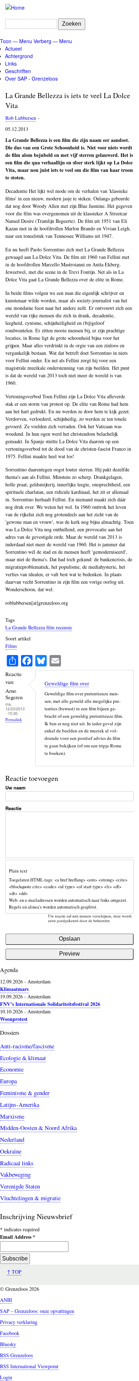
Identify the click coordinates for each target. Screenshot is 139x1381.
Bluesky (8, 1344)
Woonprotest (13, 1019)
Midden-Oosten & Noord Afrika (38, 1128)
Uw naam (15, 787)
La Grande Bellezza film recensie (38, 627)
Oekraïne (10, 1151)
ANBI (6, 1299)
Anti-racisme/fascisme (27, 1046)
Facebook (9, 1333)
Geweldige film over (67, 683)
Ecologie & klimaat (23, 1058)
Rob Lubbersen (20, 117)
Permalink (13, 719)
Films (11, 646)
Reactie (13, 808)
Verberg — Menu (53, 41)
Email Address (17, 1237)
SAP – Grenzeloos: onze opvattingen (37, 1311)
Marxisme (12, 1116)
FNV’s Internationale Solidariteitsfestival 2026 (50, 1004)
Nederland (12, 1139)
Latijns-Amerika (19, 1104)
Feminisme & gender (25, 1093)
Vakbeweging (15, 1174)
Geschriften (18, 71)
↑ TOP (14, 1271)
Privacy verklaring (18, 1322)
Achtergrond (19, 56)
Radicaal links (17, 1163)
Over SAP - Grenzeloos (31, 78)
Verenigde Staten (20, 1186)
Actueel (13, 48)
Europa (8, 1081)
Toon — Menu (16, 41)
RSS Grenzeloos (16, 1355)
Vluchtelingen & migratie (30, 1198)
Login (6, 1377)
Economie (12, 1069)
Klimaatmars (14, 989)
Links (11, 63)
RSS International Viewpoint (29, 1366)
